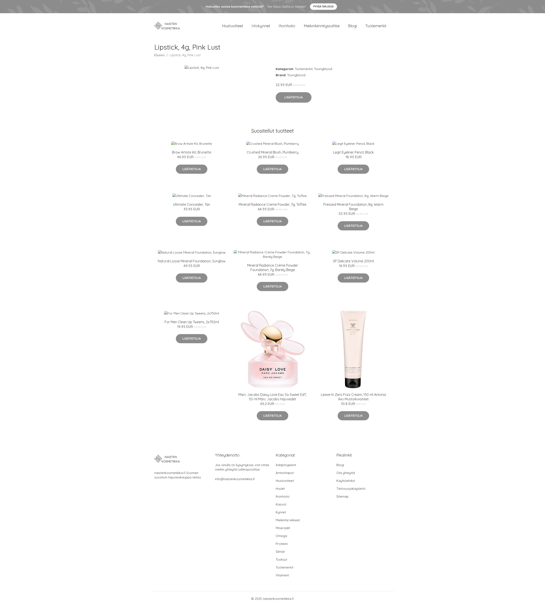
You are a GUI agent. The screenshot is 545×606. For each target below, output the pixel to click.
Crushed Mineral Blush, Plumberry (272, 152)
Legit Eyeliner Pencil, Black (353, 152)
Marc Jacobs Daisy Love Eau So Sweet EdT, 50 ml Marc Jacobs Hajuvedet (272, 396)
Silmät (280, 552)
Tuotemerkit (375, 25)
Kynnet (281, 512)
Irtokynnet (261, 25)
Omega (281, 536)
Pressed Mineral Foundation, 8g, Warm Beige (353, 206)
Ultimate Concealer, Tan (191, 204)
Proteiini (282, 544)
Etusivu (159, 55)
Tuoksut (281, 559)
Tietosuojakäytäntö (351, 489)
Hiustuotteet (232, 25)
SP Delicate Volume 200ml (353, 261)
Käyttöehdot (345, 481)
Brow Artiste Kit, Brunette (191, 152)
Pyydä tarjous (323, 6)
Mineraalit (283, 528)
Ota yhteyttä (345, 473)
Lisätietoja (293, 97)
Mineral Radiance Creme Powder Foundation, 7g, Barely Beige (272, 267)
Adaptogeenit (286, 465)
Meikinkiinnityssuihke (322, 25)
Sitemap (342, 496)
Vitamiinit (282, 575)
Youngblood (323, 69)
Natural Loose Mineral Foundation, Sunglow (191, 261)
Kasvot (281, 504)
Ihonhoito (287, 25)
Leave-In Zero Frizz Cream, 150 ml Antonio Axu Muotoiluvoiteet (353, 396)
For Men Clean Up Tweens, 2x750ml (192, 322)
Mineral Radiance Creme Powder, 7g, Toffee (272, 204)
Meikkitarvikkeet (288, 520)
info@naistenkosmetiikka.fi (235, 479)
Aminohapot (285, 473)
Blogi (352, 25)
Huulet (280, 489)
